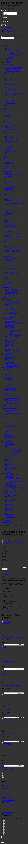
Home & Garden (7, 318)
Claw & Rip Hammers (11, 248)
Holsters (8, 469)
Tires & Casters (7, 256)
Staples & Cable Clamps (12, 350)
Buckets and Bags (11, 321)
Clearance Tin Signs (14, 55)
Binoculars (9, 442)
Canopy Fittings (10, 476)
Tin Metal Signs (7, 494)
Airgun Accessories (17, 450)
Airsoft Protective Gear (15, 302)
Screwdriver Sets (10, 225)
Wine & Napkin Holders (12, 366)
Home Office (9, 339)
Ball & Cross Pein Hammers (13, 246)
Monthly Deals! (10, 59)
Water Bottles (9, 459)
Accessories (9, 79)
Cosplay (5, 372)
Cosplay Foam (10, 374)
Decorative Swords (11, 388)
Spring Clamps (10, 115)
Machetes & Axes (7, 419)
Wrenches (6, 287)
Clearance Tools (13, 57)
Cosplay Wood (10, 379)
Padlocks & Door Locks (12, 343)
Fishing (8, 446)
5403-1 (4, 682)
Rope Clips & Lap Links (12, 166)
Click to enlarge (6, 543)
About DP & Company (9, 794)
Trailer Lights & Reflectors (12, 273)
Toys (4, 513)
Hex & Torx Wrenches (11, 292)
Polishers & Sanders (11, 152)
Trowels (8, 105)
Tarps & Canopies (8, 473)
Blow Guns (9, 200)
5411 (3, 755)
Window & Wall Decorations (13, 364)
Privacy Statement (8, 32)
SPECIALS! (6, 48)
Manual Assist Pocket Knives (13, 403)
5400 (3, 731)
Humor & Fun (9, 504)
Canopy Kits (9, 477)
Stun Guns (9, 440)
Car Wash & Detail (11, 80)
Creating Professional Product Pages (12, 803)
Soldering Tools (7, 524)
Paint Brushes (9, 344)
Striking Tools (6, 243)
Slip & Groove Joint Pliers (12, 192)
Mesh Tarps (9, 492)
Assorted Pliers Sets (11, 187)
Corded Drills (9, 148)
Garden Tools (9, 328)
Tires (7, 261)
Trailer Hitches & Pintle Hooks (14, 271)
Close (2, 842)
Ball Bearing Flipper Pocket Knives (15, 401)
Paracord (8, 470)
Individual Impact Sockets (12, 236)
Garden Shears (13, 331)
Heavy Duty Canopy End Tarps (14, 491)
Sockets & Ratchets (8, 231)
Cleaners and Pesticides (12, 322)
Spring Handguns (13, 314)
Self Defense (6, 433)
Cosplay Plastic (10, 377)
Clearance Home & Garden (16, 52)
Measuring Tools (7, 171)
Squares (8, 176)
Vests (7, 472)
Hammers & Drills (10, 204)
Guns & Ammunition (11, 503)
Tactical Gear (6, 460)
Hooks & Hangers (10, 161)
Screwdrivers (6, 219)
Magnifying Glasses (11, 340)
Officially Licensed (11, 311)
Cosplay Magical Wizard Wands (14, 375)
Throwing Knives (7, 431)
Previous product (9, 769)
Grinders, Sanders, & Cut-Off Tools (15, 203)
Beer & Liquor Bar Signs (12, 496)
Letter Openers (10, 389)
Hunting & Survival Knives (13, 414)
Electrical (8, 82)
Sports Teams (9, 511)
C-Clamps (8, 114)
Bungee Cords (10, 92)
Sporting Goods (7, 441)
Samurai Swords (10, 426)
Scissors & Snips (10, 127)
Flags (7, 358)
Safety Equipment (10, 103)
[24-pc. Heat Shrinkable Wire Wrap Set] (5, 675)
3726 (3, 634)
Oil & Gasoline (10, 510)
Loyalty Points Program (9, 800)
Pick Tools (9, 213)
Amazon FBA (6, 802)
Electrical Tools (10, 325)
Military (8, 506)
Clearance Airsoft (13, 50)
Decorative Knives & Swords (10, 384)
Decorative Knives (11, 387)
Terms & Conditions (8, 31)
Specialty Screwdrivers (12, 226)
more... (5, 74)
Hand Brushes (10, 72)
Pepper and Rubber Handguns (14, 437)
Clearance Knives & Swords (16, 53)
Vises (7, 116)
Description (8, 573)
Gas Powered (9, 309)
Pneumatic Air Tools (8, 197)
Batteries (8, 319)
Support (3, 25)
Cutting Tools (6, 121)
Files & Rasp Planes (11, 69)
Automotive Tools (7, 77)
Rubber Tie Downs (11, 94)
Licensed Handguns (14, 312)
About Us (6, 30)
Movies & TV (9, 509)
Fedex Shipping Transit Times (11, 801)
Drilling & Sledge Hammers (13, 251)
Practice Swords (10, 425)
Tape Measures (10, 177)
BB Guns (14, 453)
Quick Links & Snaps (11, 165)
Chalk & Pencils (10, 101)
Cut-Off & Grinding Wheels (13, 68)
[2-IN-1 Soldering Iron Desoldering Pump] (11, 36)
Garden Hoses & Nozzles (15, 330)
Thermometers (10, 362)
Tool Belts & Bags (10, 104)
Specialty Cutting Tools (12, 129)
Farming (8, 497)
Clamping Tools (7, 110)
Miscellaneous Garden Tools (16, 335)
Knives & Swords (7, 367)
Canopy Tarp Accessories (12, 474)
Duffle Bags (9, 464)
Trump (8, 61)
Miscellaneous (7, 182)
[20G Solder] (7, 624)
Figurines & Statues (11, 357)
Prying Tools (6, 209)
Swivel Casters (10, 260)
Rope (7, 346)
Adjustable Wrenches (11, 289)
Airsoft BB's (9, 304)
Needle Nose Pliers (11, 190)
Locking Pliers (10, 189)
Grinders (8, 150)
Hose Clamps (9, 162)
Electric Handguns (14, 307)
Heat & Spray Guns (11, 151)
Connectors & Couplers (12, 202)
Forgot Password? (8, 15)
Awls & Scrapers (10, 124)
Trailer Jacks (9, 272)
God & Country (10, 500)
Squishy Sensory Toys (12, 515)
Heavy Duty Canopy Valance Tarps (15, 490)
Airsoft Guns (6, 299)
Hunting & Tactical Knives (10, 408)
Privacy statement (7, 798)
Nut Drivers (9, 237)
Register (5, 21)
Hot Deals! (9, 58)
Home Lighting (10, 337)
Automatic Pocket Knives (12, 398)
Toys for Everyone (10, 517)
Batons (8, 436)
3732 (3, 658)
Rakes (10, 332)
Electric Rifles (12, 308)
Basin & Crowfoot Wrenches (13, 290)
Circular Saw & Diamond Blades (14, 67)
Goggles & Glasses (11, 465)
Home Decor (6, 354)
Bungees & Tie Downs (9, 89)
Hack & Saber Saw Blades (13, 71)
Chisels (8, 247)
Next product (8, 770)
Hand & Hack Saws (11, 126)
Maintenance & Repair (12, 84)
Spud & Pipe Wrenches (12, 293)
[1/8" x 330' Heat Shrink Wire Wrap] (7, 744)
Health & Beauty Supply (12, 336)
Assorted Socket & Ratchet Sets (14, 234)
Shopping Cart (7, 786)
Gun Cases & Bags (11, 467)
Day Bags (8, 463)
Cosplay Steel (9, 378)
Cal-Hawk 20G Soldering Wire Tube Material (13, 637)
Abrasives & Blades (8, 64)
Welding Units (9, 282)
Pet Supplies (9, 514)
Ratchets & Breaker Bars (12, 239)
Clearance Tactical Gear (15, 54)
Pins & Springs (10, 163)
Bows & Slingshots (14, 456)
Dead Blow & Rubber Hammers (14, 250)
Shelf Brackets (10, 349)
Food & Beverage (10, 499)
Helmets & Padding (11, 468)
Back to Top (5, 767)
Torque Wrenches (10, 294)
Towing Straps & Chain (12, 268)
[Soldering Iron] (3, 697)
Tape (7, 352)
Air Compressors (10, 199)
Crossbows (12, 458)
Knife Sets (9, 399)
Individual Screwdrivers (12, 222)
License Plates (10, 505)
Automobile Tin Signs (11, 495)
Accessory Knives (8, 369)
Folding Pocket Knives (9, 395)
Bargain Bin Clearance (12, 49)
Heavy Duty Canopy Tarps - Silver (17, 487)
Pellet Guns (15, 454)
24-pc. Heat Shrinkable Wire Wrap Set (12, 685)
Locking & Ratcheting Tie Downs (14, 93)
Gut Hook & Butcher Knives (13, 413)
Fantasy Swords (10, 424)
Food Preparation (10, 327)
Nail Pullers (9, 211)
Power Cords (9, 345)
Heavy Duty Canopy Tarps (13, 486)
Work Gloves (9, 353)
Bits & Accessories (11, 221)
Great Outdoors (10, 501)
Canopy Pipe (9, 483)
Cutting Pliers (9, 188)
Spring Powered (10, 313)
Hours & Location (8, 812)
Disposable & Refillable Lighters (14, 323)
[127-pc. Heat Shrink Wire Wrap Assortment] (7, 721)
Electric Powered (10, 305)
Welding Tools (7, 278)
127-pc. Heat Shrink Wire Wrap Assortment (13, 733)
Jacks (7, 83)
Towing (5, 266)
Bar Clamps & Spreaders (12, 112)
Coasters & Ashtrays (11, 355)
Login (5, 17)
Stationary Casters (11, 258)
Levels (8, 173)
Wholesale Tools (7, 62)
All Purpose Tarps (10, 485)
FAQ (4, 29)
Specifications (8, 574)
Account (3, 10)
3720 (3, 706)
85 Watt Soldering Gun (8, 661)
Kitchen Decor (10, 359)
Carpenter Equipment (8, 99)
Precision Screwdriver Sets (13, 224)
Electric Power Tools (8, 146)
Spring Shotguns (13, 317)
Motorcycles (9, 508)
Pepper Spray (9, 438)
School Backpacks (11, 348)
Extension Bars (10, 235)
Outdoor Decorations (11, 360)
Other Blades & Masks (12, 390)
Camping (8, 445)
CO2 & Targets (13, 303)
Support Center (7, 27)
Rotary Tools (9, 153)
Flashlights (9, 326)
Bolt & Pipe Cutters (11, 125)
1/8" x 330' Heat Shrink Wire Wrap (11, 758)
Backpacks (9, 462)
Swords (5, 421)
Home (5, 45)
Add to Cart (4, 569)
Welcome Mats (10, 363)
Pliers (4, 184)
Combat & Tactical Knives (12, 410)
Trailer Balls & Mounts (12, 269)
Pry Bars (8, 214)
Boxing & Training (10, 444)
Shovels (11, 334)
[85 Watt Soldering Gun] (6, 647)
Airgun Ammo (15, 451)
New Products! (7, 47)
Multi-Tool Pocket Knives (12, 400)
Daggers (8, 411)
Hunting (8, 447)
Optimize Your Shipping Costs (11, 805)
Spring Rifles (12, 316)
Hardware (5, 158)
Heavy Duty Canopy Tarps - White (17, 488)
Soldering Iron (6, 709)
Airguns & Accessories (15, 449)
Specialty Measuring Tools (13, 174)
